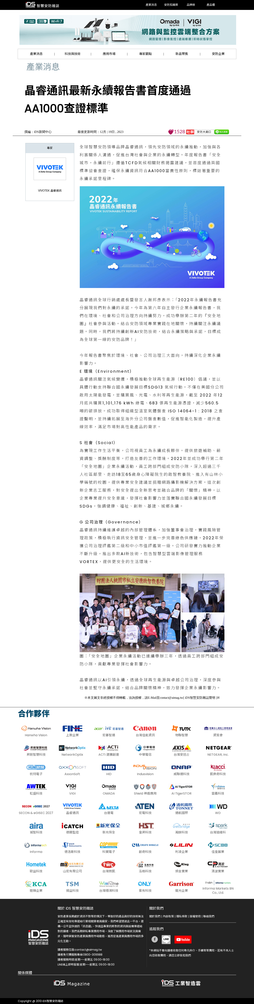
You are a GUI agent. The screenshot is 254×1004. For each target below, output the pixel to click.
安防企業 (218, 54)
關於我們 (154, 916)
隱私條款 (181, 916)
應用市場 (109, 54)
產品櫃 (211, 5)
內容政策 (168, 916)
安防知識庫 (171, 5)
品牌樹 (191, 5)
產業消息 (151, 5)
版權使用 (195, 916)
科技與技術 (73, 54)
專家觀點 (145, 54)
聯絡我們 (208, 916)
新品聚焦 (181, 54)
